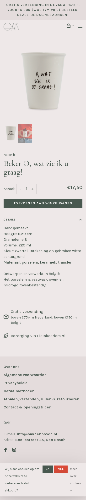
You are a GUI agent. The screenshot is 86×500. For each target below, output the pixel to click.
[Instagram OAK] (14, 450)
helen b (9, 155)
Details (10, 219)
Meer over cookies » (75, 479)
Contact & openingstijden (27, 407)
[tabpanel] (43, 81)
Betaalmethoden (19, 391)
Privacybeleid (16, 383)
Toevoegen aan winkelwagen (43, 203)
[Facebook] (5, 450)
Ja (47, 469)
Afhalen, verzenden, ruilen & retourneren (41, 399)
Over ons (12, 366)
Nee (61, 469)
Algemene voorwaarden (25, 375)
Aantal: (9, 188)
